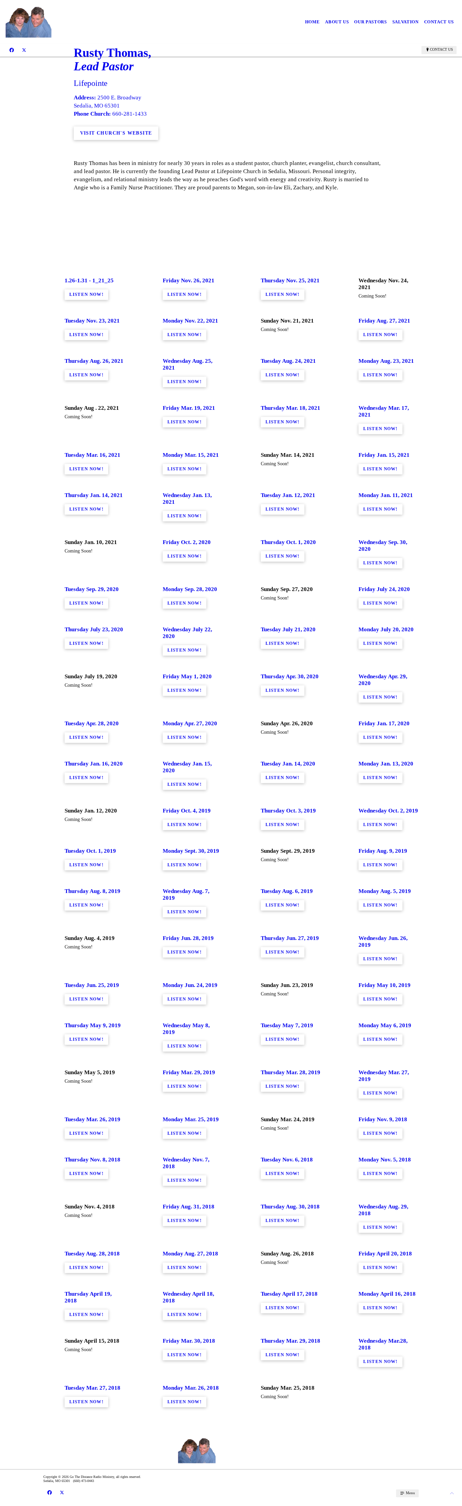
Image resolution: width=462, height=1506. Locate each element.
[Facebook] (11, 49)
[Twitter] (24, 49)
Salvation (405, 21)
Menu (410, 1493)
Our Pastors (370, 21)
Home (312, 21)
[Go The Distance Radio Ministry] (70, 21)
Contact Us (439, 21)
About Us (337, 21)
